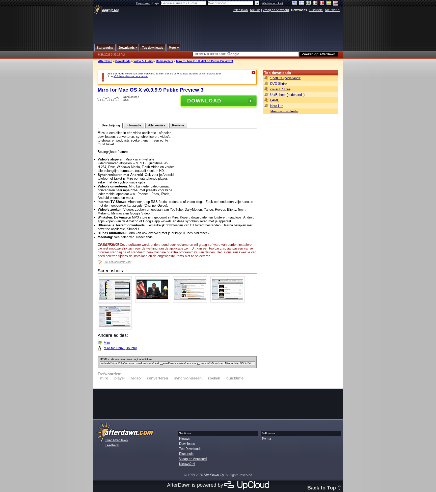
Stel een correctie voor (117, 261)
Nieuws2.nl (332, 10)
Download (204, 100)
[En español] (328, 3)
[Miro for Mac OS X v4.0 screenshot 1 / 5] (116, 301)
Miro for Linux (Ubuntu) (120, 348)
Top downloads (277, 73)
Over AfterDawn (116, 440)
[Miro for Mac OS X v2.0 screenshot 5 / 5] (116, 328)
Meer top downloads (284, 111)
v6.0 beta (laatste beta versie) (131, 76)
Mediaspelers (164, 61)
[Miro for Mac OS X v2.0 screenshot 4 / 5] (228, 301)
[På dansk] (322, 3)
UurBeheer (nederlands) (287, 95)
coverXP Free (280, 89)
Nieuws (255, 10)
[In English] (294, 3)
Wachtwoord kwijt (272, 3)
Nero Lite (276, 106)
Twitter (266, 439)
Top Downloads (190, 449)
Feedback (112, 445)
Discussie (316, 10)
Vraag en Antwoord (276, 10)
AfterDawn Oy (214, 475)
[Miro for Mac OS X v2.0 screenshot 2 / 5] (153, 301)
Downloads (122, 61)
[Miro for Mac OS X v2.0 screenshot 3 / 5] (191, 301)
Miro (107, 343)
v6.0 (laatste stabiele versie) (190, 73)
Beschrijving (111, 125)
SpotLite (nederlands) (285, 78)
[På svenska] (308, 3)
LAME (274, 100)
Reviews (178, 125)
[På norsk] (315, 3)
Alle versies (156, 125)
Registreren (143, 3)
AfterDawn (240, 10)
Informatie (134, 125)
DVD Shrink (278, 84)
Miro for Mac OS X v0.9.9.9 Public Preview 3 (204, 61)
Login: (156, 3)
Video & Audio (143, 61)
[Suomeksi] (301, 3)
